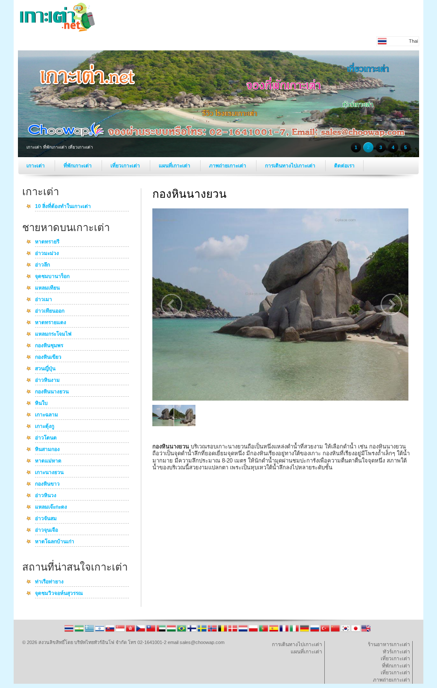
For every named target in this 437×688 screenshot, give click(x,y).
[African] (80, 631)
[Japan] (356, 631)
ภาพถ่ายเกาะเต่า (228, 166)
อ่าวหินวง (45, 495)
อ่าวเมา (43, 299)
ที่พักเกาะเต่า (78, 166)
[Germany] (305, 631)
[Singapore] (121, 631)
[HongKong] (131, 631)
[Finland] (192, 631)
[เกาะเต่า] (57, 30)
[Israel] (100, 631)
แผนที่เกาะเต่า (175, 166)
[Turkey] (325, 631)
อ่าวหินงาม (47, 380)
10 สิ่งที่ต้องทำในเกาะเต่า (63, 206)
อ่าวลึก (42, 265)
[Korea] (346, 631)
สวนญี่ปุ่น (45, 369)
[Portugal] (264, 631)
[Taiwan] (151, 631)
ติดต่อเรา (344, 166)
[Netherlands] (244, 631)
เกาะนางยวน (49, 472)
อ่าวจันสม (46, 518)
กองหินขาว (47, 484)
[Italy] (295, 631)
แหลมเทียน (47, 288)
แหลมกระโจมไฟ (53, 334)
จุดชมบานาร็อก (52, 276)
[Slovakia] (110, 631)
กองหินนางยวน (52, 392)
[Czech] (141, 631)
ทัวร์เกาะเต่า (396, 652)
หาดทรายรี (47, 242)
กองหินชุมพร (49, 345)
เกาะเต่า (36, 166)
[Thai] (69, 631)
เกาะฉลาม (46, 415)
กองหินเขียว (48, 357)
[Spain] (274, 631)
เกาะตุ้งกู (44, 426)
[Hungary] (172, 631)
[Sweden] (203, 631)
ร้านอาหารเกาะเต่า (389, 644)
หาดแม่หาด (48, 461)
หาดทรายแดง (50, 322)
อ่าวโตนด (46, 438)
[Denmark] (233, 631)
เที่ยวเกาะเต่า (126, 166)
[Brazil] (182, 631)
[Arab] (162, 631)
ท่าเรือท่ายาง (49, 582)
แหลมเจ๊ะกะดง (51, 507)
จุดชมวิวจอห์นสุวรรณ (59, 593)
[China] (336, 631)
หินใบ (41, 403)
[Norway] (213, 631)
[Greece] (90, 631)
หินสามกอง (47, 449)
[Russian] (315, 631)
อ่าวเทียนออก (49, 311)
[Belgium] (223, 631)
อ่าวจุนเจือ (46, 530)
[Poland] (254, 631)
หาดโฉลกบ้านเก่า (54, 542)
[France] (285, 631)
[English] (365, 631)
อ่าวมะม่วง (47, 253)
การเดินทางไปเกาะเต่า (291, 166)
